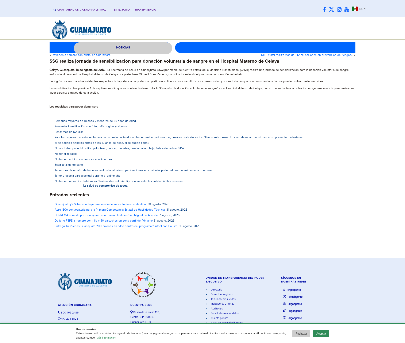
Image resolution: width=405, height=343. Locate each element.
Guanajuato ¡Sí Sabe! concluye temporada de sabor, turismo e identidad (101, 204)
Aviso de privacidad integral (226, 322)
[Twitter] (332, 9)
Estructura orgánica (221, 294)
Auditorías (216, 308)
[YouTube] (347, 9)
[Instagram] (340, 9)
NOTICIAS (123, 47)
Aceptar (321, 333)
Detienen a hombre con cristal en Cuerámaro (81, 55)
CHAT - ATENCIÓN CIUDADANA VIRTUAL (81, 9)
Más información (106, 337)
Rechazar (301, 333)
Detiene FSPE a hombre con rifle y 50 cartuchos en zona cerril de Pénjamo (104, 220)
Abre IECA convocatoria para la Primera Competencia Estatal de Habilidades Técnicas (110, 209)
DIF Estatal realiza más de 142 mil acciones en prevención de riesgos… (307, 55)
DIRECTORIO (122, 9)
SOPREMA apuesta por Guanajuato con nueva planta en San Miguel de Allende (106, 215)
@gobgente (294, 290)
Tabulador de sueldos (223, 299)
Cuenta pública (219, 318)
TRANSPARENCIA (145, 9)
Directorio (216, 289)
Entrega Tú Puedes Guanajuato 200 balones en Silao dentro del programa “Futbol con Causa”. (116, 226)
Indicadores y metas (222, 304)
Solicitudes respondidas (224, 313)
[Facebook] (325, 9)
